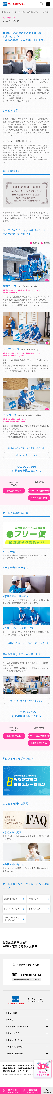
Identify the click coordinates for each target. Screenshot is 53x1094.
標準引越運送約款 (9, 1068)
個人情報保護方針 (9, 1065)
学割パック (33, 899)
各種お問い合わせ (9, 1071)
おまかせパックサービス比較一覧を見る (26, 448)
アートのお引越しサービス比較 (11, 918)
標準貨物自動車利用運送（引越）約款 (32, 1068)
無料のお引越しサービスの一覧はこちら (26, 643)
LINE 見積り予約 (39, 498)
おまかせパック (10, 899)
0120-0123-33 (31, 974)
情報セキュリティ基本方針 (27, 1065)
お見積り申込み (14, 490)
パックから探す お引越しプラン (26, 12)
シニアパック (34, 909)
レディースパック (11, 909)
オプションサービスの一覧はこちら (26, 701)
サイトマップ (23, 1071)
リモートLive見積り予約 (39, 490)
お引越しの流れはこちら (26, 455)
